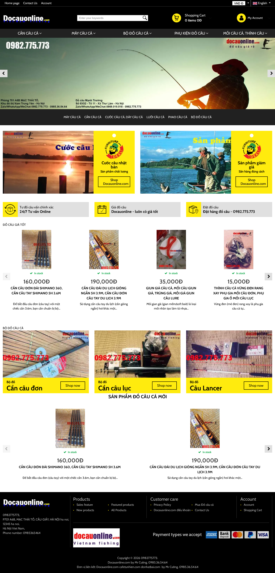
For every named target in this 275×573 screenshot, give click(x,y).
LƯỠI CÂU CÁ (155, 117)
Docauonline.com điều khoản (172, 510)
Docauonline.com (119, 562)
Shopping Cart (253, 510)
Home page (12, 3)
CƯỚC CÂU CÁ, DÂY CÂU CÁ (124, 117)
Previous (3, 73)
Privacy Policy (162, 504)
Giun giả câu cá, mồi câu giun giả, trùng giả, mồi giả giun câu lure (171, 293)
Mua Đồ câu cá (204, 504)
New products (85, 510)
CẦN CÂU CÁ (28, 33)
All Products (118, 510)
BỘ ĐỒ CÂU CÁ (135, 33)
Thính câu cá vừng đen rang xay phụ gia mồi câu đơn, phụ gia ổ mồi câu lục (238, 293)
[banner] (137, 73)
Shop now (72, 385)
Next (271, 73)
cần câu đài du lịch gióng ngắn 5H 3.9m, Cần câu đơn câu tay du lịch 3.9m (104, 293)
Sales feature (85, 504)
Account (46, 3)
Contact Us (30, 3)
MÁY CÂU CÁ (82, 33)
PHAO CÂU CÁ (177, 117)
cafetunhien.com (129, 567)
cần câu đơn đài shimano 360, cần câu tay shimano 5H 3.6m (70, 467)
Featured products (122, 504)
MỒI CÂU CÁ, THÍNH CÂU (243, 33)
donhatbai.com (150, 567)
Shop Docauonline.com (116, 182)
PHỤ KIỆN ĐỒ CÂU (190, 33)
